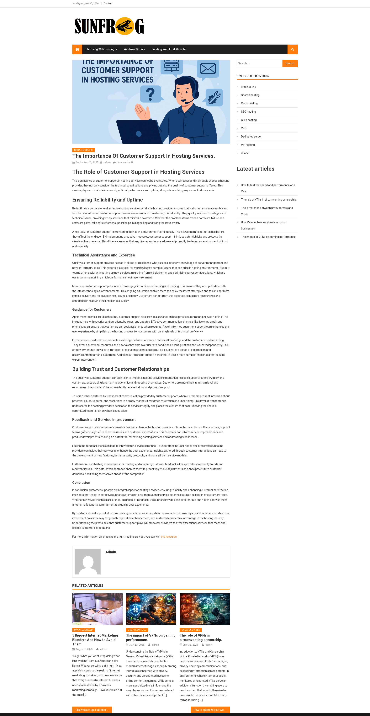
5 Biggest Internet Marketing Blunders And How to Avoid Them (95, 639)
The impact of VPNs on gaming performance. (268, 236)
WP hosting (248, 144)
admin (107, 162)
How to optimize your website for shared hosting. (212, 709)
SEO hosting (248, 111)
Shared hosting (250, 95)
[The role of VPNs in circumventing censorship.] (205, 609)
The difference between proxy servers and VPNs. (267, 211)
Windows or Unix (134, 49)
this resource (169, 536)
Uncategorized (83, 150)
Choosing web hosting (100, 49)
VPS (243, 128)
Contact (108, 3)
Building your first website (168, 49)
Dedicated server (251, 136)
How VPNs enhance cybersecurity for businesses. (263, 225)
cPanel (245, 153)
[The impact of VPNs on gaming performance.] (151, 609)
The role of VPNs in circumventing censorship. (269, 199)
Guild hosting (249, 119)
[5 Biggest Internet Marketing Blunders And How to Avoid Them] (97, 609)
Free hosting (248, 86)
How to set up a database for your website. (94, 709)
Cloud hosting (249, 103)
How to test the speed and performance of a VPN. (268, 188)
